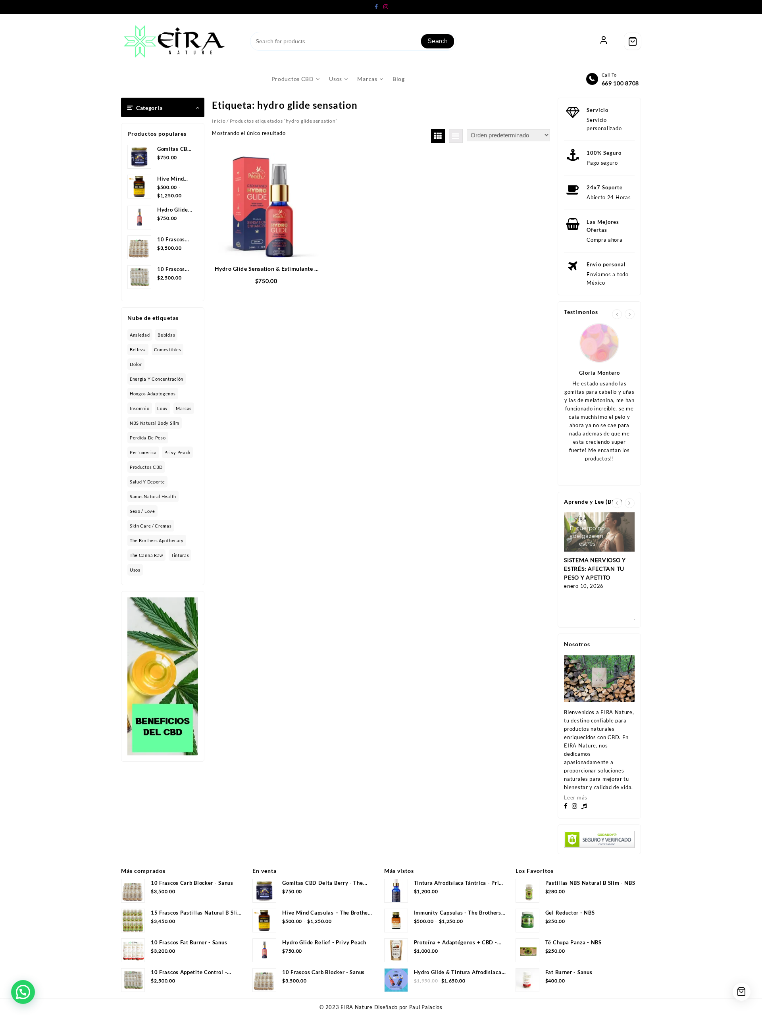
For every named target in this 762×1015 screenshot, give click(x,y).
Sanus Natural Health (153, 496)
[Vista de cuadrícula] (438, 136)
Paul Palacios (426, 1007)
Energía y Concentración (156, 378)
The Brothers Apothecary (157, 540)
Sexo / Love (142, 511)
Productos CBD (146, 467)
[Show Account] (603, 41)
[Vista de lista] (456, 136)
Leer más (575, 797)
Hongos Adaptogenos (153, 393)
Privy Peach (177, 452)
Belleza (138, 349)
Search (437, 41)
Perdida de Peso (148, 437)
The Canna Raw (146, 555)
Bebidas (166, 334)
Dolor (136, 364)
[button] (23, 992)
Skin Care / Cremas (151, 525)
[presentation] (617, 314)
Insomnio (140, 408)
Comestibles (167, 349)
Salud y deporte (147, 481)
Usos (135, 569)
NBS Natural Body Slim (154, 423)
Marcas (184, 408)
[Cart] (632, 41)
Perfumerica (143, 452)
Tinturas (180, 555)
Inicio (218, 121)
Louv (162, 408)
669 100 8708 (620, 83)
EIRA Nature (357, 1007)
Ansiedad (140, 334)
